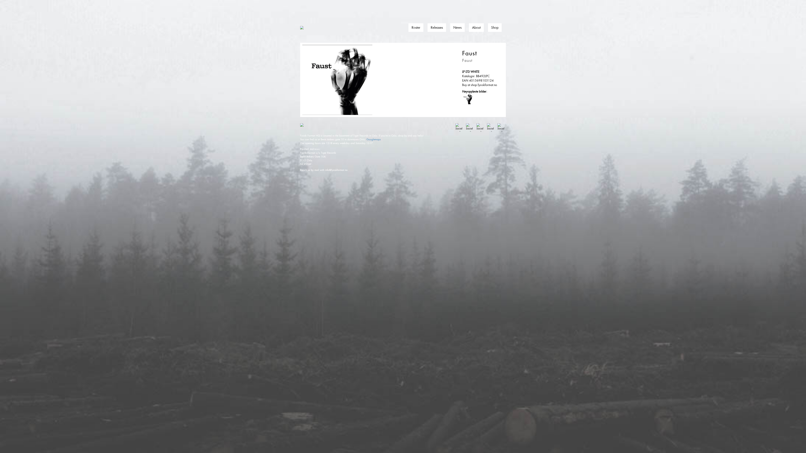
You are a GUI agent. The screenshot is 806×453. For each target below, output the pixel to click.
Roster (416, 27)
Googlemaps (373, 139)
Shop (495, 27)
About (476, 27)
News (457, 27)
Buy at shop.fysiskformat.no (479, 85)
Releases (437, 27)
